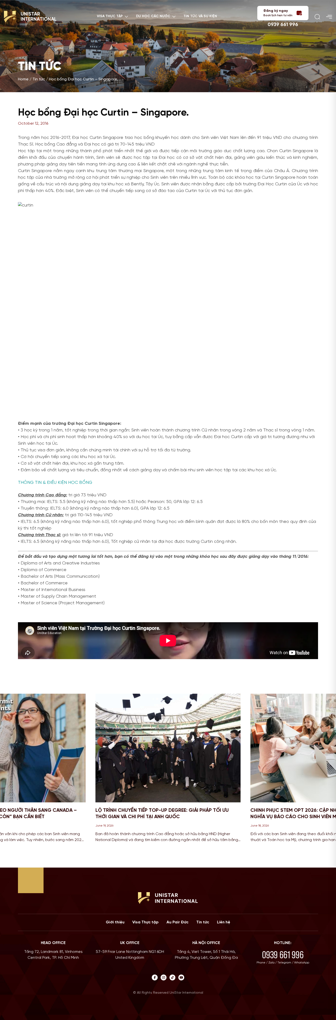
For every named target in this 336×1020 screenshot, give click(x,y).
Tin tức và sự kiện (200, 16)
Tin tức (38, 79)
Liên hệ (223, 922)
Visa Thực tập (145, 922)
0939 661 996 (283, 24)
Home (23, 79)
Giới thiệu (115, 922)
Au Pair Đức (177, 922)
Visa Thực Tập (110, 16)
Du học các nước (153, 16)
